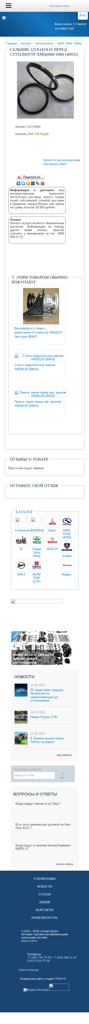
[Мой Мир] (33, 183)
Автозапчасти (44, 43)
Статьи (45, 894)
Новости (44, 886)
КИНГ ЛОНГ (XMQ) (70, 43)
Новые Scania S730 (43, 717)
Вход (83, 15)
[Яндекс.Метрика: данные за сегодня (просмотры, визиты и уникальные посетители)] (36, 990)
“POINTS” (60, 978)
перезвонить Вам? (55, 164)
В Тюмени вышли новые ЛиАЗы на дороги (47, 740)
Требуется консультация (58, 160)
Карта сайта (29, 940)
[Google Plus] (42, 183)
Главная (11, 43)
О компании (44, 879)
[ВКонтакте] (18, 183)
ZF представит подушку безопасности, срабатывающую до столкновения (46, 695)
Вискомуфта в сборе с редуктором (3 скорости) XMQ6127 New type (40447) (38, 332)
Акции (44, 902)
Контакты (44, 910)
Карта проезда (29, 970)
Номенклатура (44, 917)
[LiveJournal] (37, 183)
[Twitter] (23, 183)
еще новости (64, 755)
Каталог (26, 43)
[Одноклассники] (28, 183)
